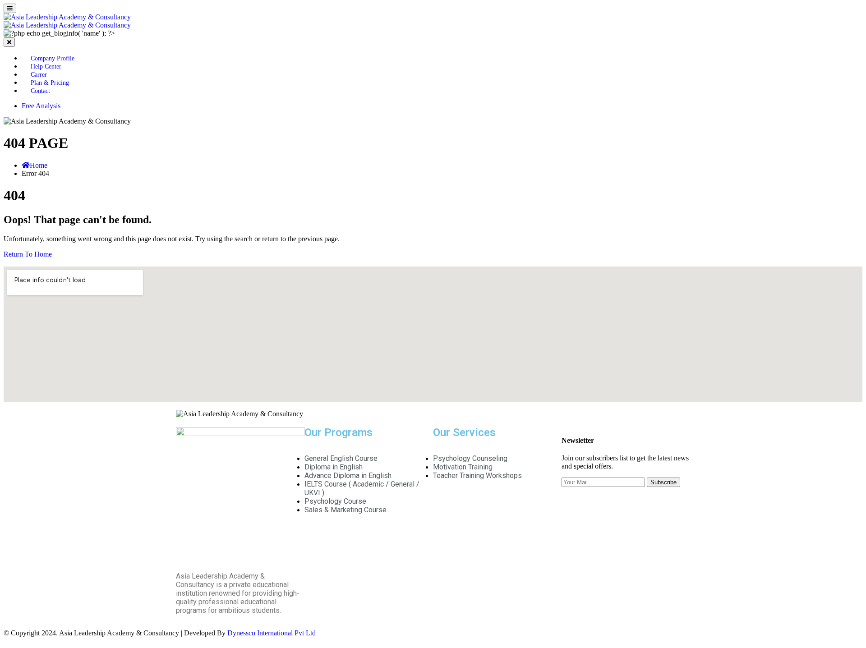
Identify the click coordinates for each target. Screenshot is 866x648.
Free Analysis (41, 106)
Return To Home (28, 254)
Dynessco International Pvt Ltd (271, 633)
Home (38, 165)
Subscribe (663, 482)
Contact (40, 90)
